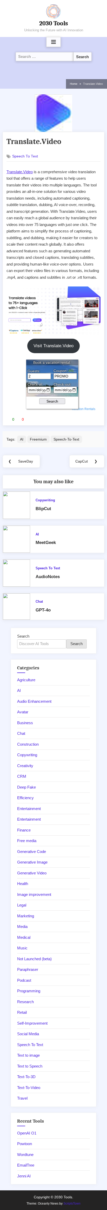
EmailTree (25, 1165)
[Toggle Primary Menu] (53, 42)
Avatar (22, 712)
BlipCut (43, 508)
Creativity (25, 765)
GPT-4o (43, 610)
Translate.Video (19, 172)
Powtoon (24, 1143)
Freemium (38, 439)
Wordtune (25, 1154)
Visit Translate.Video (53, 345)
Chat (39, 601)
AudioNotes (48, 576)
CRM (21, 776)
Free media (26, 840)
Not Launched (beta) (34, 959)
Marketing (25, 916)
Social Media (28, 1034)
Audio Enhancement (34, 701)
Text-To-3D (26, 1077)
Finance (24, 830)
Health (22, 883)
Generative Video (31, 873)
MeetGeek (46, 542)
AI (21, 439)
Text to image (28, 1055)
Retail (22, 1012)
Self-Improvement (32, 1023)
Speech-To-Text (66, 439)
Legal (21, 905)
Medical (23, 937)
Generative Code (31, 851)
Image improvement (34, 894)
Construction (28, 744)
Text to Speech (29, 1066)
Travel (22, 1098)
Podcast (24, 980)
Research (25, 1002)
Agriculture (26, 680)
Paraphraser (27, 969)
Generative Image (32, 862)
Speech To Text (25, 156)
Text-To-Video (28, 1087)
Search (23, 636)
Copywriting (45, 500)
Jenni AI (24, 1176)
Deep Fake (26, 787)
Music (22, 948)
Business (25, 723)
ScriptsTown (72, 1203)
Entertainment (29, 808)
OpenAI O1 (26, 1133)
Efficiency (25, 798)
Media (22, 926)
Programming (28, 991)
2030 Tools (53, 23)
